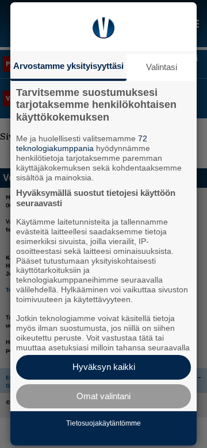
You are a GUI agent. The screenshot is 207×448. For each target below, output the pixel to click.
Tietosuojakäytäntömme (103, 423)
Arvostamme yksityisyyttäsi (68, 66)
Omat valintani (103, 396)
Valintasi (161, 67)
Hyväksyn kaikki (103, 367)
